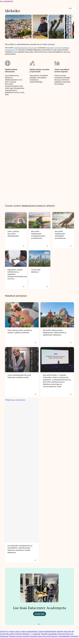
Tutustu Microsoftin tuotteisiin (11, 634)
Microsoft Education (50, 636)
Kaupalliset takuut (36, 636)
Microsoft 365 (69, 631)
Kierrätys (26, 636)
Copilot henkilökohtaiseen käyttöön (51, 631)
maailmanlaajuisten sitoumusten (25, 48)
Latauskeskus (52, 634)
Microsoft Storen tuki (65, 634)
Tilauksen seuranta (16, 636)
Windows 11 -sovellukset (31, 634)
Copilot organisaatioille (28, 631)
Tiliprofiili (44, 634)
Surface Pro (4, 631)
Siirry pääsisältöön (6, 1)
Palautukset (4, 636)
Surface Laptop (14, 631)
